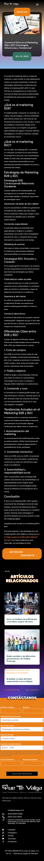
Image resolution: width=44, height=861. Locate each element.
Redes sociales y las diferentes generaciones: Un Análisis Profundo (21, 658)
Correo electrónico (7, 759)
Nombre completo (7, 707)
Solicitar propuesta (22, 774)
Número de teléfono (31, 759)
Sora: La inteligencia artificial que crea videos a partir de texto (22, 620)
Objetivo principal (7, 735)
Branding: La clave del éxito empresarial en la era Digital (19, 680)
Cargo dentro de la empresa (11, 716)
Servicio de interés (7, 726)
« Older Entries (12, 690)
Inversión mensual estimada (11, 744)
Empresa (26, 707)
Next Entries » (33, 690)
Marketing (22, 12)
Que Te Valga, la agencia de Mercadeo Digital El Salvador (22, 537)
